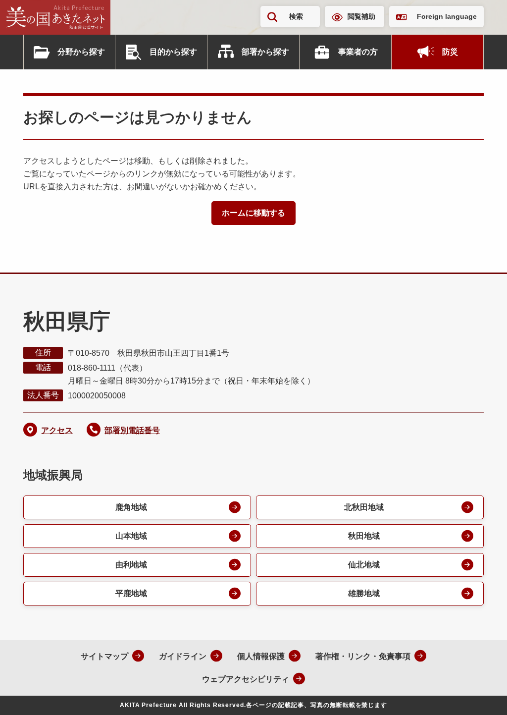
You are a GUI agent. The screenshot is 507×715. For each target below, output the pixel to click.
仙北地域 (364, 564)
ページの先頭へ (480, 694)
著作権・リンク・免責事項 (362, 656)
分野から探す (81, 52)
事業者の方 (358, 52)
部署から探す (265, 52)
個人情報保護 (261, 656)
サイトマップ (104, 656)
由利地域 (131, 564)
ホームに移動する (253, 213)
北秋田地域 (364, 507)
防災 (450, 52)
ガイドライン (182, 656)
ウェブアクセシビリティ (245, 679)
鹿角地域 (131, 507)
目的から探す (173, 52)
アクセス (57, 430)
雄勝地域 (364, 593)
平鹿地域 (131, 593)
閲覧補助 (361, 16)
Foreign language (447, 16)
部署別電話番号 (132, 430)
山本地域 (131, 536)
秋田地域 (364, 536)
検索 (296, 16)
